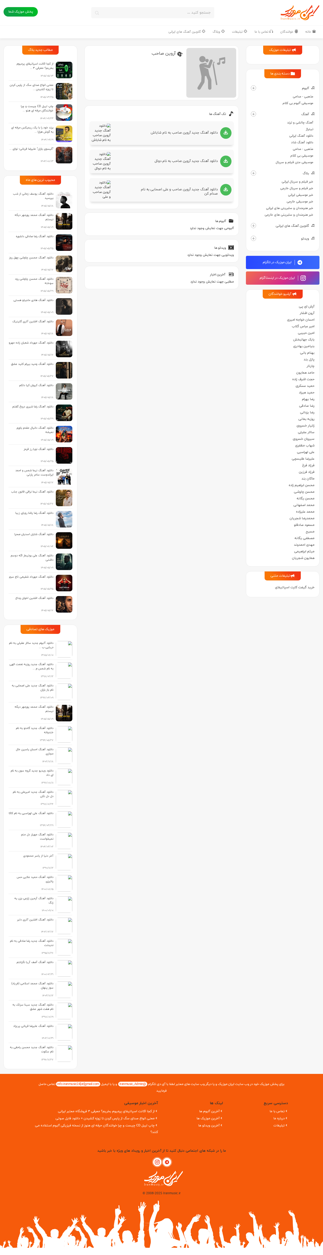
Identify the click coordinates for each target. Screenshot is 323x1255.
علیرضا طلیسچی (303, 459)
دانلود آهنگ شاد (302, 142)
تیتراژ (309, 129)
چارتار (310, 366)
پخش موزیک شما (20, 11)
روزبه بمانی (306, 419)
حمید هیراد (306, 392)
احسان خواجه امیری (300, 320)
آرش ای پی (306, 306)
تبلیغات (238, 32)
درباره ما (279, 1118)
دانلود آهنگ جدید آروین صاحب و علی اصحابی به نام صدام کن (179, 191)
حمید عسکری (305, 386)
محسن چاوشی (304, 492)
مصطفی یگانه (304, 538)
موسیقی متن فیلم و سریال (294, 162)
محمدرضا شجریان (302, 518)
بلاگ (306, 173)
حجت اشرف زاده (303, 379)
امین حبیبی (306, 333)
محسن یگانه (305, 498)
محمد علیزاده (305, 512)
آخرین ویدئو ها (209, 1125)
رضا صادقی (306, 406)
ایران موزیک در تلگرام (277, 262)
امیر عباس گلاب (303, 326)
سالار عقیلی (306, 432)
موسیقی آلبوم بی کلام (298, 103)
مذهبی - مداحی (303, 96)
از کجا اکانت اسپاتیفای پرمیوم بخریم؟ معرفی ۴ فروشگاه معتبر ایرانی (106, 1111)
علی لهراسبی (305, 452)
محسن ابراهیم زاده (301, 485)
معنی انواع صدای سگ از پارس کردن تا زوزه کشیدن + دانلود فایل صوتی (105, 1118)
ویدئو (305, 238)
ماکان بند (307, 478)
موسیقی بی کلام (301, 155)
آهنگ (305, 114)
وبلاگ (217, 32)
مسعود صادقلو (304, 525)
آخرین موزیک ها (208, 1118)
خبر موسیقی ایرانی (300, 195)
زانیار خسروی (305, 425)
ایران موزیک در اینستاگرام (278, 278)
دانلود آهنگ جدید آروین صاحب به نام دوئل (186, 161)
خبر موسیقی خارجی (300, 201)
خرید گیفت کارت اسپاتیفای (294, 587)
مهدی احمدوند (304, 545)
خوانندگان (287, 32)
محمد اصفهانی (303, 505)
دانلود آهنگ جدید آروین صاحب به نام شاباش (184, 132)
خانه (308, 32)
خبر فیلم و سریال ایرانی (297, 181)
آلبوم (305, 88)
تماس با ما (261, 32)
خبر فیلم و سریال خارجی (296, 188)
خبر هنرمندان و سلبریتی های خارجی (289, 215)
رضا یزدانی (307, 412)
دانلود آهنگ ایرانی (301, 136)
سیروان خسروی (303, 439)
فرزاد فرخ (308, 465)
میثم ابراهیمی (304, 551)
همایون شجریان (303, 558)
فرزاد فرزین (306, 472)
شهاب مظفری (304, 445)
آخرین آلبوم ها (209, 1111)
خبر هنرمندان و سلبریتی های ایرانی (289, 208)
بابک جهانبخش (303, 339)
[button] (253, 88)
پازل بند (309, 359)
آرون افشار (307, 313)
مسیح (310, 531)
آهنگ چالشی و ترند (300, 122)
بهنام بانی (307, 353)
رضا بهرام (308, 399)
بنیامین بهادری (303, 346)
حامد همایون (305, 372)
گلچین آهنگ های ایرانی (185, 32)
